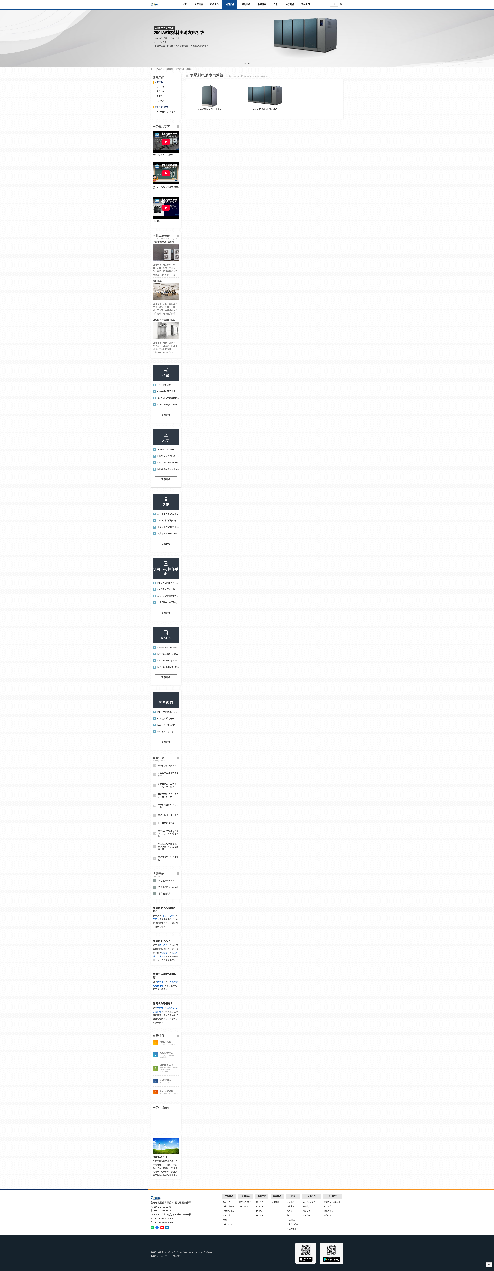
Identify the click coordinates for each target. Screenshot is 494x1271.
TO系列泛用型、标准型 (163, 155)
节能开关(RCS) (161, 107)
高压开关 (160, 100)
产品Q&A (291, 1220)
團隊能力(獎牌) (245, 1202)
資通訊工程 (243, 1206)
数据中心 (246, 1196)
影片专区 (290, 1211)
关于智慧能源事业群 (311, 1202)
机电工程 (227, 1215)
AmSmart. (208, 1252)
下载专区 (172, 915)
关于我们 (311, 1196)
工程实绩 (229, 1196)
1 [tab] (245, 64)
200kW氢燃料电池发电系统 (264, 109)
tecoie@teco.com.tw (164, 1218)
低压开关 (160, 87)
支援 (164, 915)
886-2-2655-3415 (162, 1210)
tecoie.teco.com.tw (163, 1222)
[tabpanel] (247, 38)
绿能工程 (227, 1202)
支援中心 (290, 1202)
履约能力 (306, 1206)
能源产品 (159, 82)
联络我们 (165, 952)
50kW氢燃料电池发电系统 (210, 109)
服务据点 (163, 945)
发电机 (159, 96)
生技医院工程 (228, 1206)
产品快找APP (292, 1229)
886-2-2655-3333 (162, 1206)
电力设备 (160, 91)
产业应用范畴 (292, 1224)
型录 (155, 919)
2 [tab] (249, 64)
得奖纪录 (306, 1211)
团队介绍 (306, 1215)
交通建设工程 (228, 1211)
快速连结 (290, 1215)
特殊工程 (227, 1220)
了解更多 (166, 414)
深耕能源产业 (160, 1157)
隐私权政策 (328, 1211)
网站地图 (327, 1215)
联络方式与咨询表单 (332, 1202)
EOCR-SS (156, 221)
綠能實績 (275, 1202)
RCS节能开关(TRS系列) (166, 111)
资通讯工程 (227, 1224)
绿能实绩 (277, 1196)
